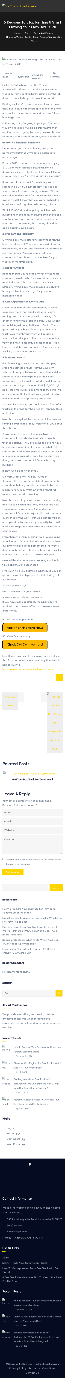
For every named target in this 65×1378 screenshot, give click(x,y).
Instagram (30, 1177)
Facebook (23, 1177)
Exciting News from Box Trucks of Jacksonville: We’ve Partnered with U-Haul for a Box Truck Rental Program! (30, 930)
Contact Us (32, 1372)
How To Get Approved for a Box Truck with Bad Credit (30, 1270)
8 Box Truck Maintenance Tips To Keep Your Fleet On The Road (32, 1279)
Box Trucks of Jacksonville (44, 1363)
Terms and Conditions (42, 1368)
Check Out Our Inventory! (25, 644)
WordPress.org (16, 1144)
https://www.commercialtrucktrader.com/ (27, 669)
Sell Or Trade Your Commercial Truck (24, 1262)
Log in (10, 1128)
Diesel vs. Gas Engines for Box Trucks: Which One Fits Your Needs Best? (32, 919)
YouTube (38, 1177)
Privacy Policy (17, 1368)
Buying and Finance (37, 76)
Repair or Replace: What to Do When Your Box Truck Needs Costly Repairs (30, 941)
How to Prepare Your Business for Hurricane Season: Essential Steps (29, 910)
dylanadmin (24, 76)
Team (5, 1257)
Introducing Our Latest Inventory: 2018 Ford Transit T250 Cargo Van (28, 950)
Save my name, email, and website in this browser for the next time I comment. (33, 861)
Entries (13, 1133)
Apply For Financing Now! (25, 628)
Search (56, 887)
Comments (16, 1138)
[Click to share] (59, 677)
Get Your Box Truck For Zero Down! (32, 779)
